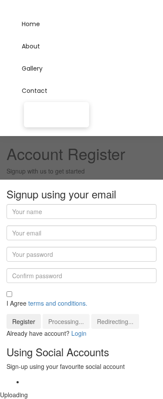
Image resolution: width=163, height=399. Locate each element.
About (31, 46)
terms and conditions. (57, 303)
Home (31, 24)
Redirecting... (115, 321)
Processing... (66, 321)
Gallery (32, 68)
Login (78, 333)
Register (23, 321)
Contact (34, 90)
